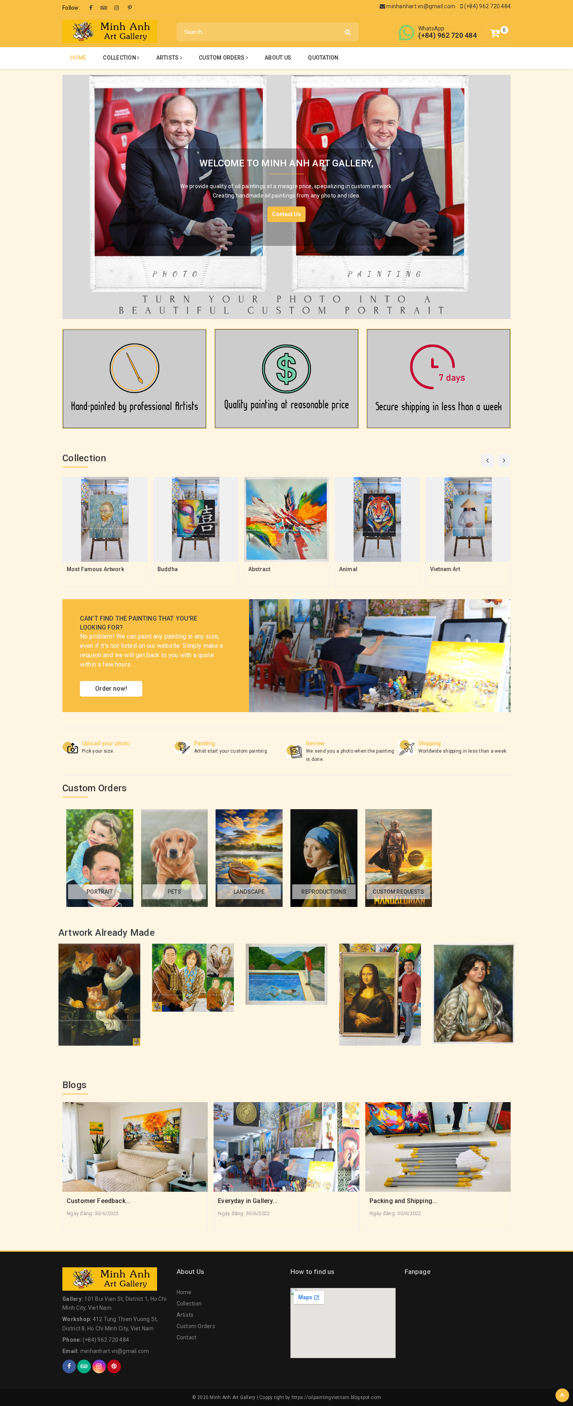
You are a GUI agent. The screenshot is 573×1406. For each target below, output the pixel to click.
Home (78, 58)
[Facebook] (91, 8)
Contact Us (286, 214)
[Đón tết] (286, 378)
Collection (120, 58)
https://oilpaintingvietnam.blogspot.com (336, 1397)
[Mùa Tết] (134, 378)
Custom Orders (222, 58)
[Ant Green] (380, 655)
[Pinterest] (130, 8)
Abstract (259, 569)
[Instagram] (117, 8)
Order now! (111, 688)
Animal (348, 569)
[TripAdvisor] (84, 1366)
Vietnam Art (445, 569)
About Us (278, 58)
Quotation (323, 58)
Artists (168, 58)
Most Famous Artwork (95, 569)
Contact (187, 1337)
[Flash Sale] (438, 378)
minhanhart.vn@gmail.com (420, 6)
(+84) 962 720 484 (487, 6)
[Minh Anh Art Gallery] (109, 31)
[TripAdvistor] (104, 8)
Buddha (167, 569)
